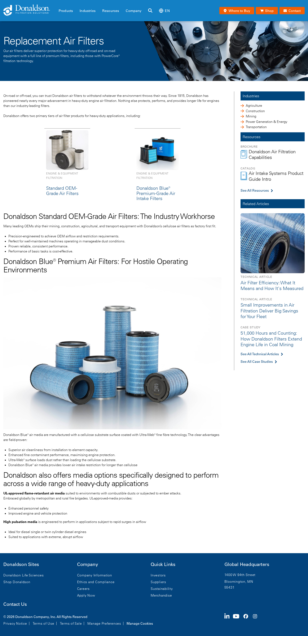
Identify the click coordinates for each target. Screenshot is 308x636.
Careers (83, 588)
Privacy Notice (15, 623)
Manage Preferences (104, 623)
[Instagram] (256, 619)
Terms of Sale (71, 623)
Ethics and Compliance (96, 582)
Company (133, 11)
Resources (110, 11)
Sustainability (162, 588)
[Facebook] (247, 619)
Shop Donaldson (16, 582)
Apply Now (86, 595)
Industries (88, 11)
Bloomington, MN (238, 581)
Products (66, 11)
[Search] (150, 10)
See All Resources (255, 190)
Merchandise (161, 595)
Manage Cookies (140, 623)
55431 (229, 587)
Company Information (94, 575)
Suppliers (158, 582)
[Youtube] (238, 619)
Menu (60, 3)
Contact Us (15, 604)
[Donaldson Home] (29, 10)
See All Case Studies (257, 361)
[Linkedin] (228, 619)
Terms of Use (43, 623)
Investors (158, 575)
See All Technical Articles (260, 354)
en (167, 11)
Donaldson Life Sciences (23, 575)
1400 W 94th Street (240, 575)
